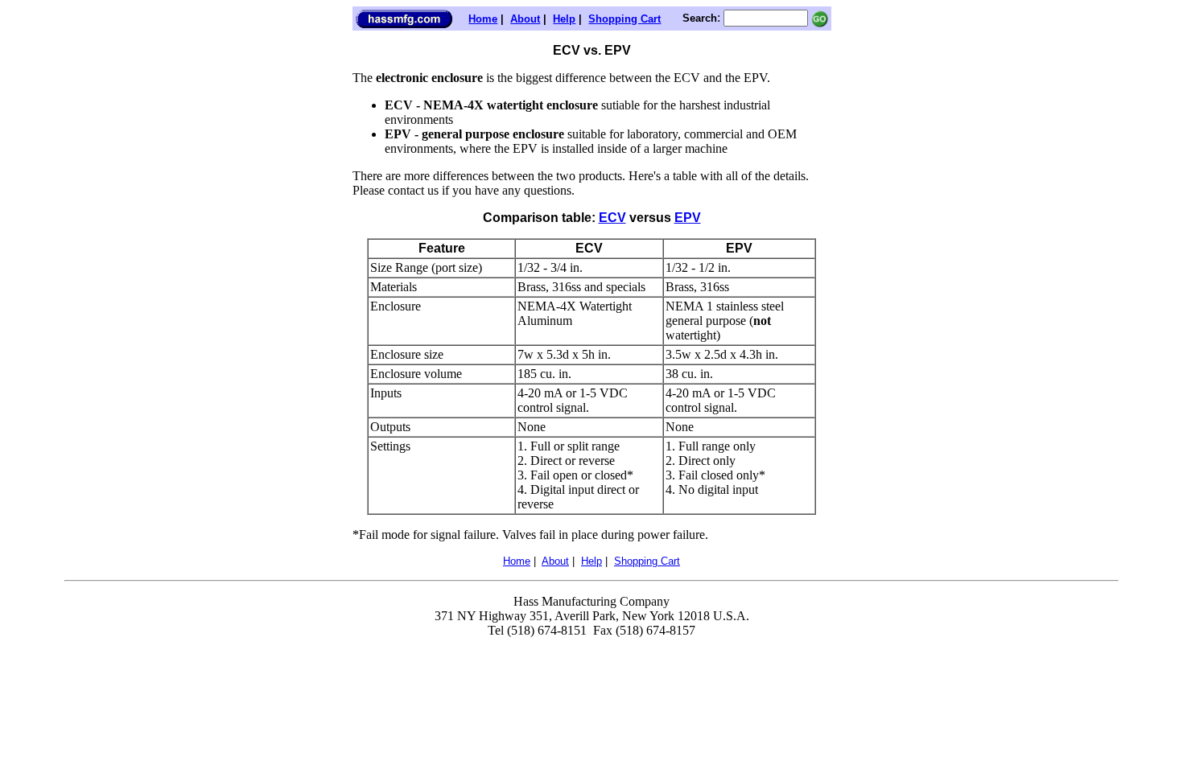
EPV (687, 217)
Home (482, 19)
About (525, 19)
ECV (612, 217)
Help (564, 19)
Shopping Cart (624, 19)
